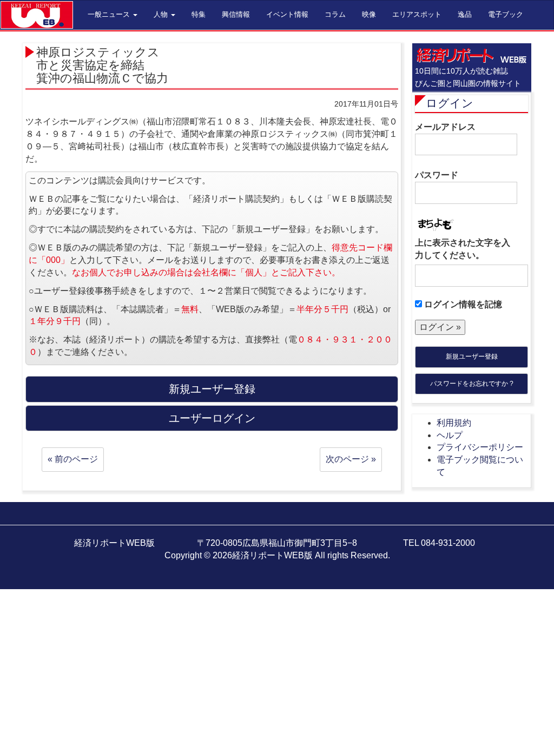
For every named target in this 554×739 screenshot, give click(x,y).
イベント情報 (287, 14)
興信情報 (236, 14)
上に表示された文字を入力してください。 (462, 249)
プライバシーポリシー (480, 447)
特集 (199, 14)
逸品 (465, 14)
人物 (162, 14)
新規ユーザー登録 (472, 356)
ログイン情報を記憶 (462, 304)
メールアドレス (445, 126)
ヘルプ (450, 435)
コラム (335, 14)
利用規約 (454, 422)
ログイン (449, 103)
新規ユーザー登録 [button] (212, 389)
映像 (369, 14)
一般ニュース (110, 14)
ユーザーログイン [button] (212, 418)
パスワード (436, 175)
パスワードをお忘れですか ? (471, 383)
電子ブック (505, 14)
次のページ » (351, 459)
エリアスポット (416, 14)
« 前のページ (73, 459)
